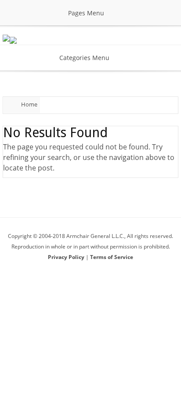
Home (29, 104)
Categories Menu (84, 57)
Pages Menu (86, 13)
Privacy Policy (67, 257)
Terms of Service (111, 257)
